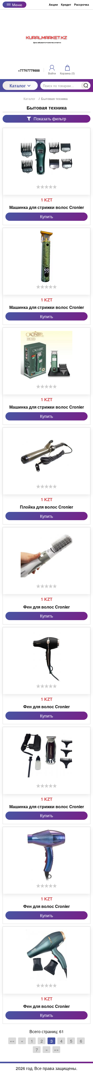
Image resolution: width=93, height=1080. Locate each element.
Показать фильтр (50, 119)
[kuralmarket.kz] (46, 38)
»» (56, 1050)
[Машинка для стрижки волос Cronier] (46, 156)
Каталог (18, 86)
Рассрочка (81, 4)
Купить (46, 217)
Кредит (66, 4)
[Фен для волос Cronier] (46, 555)
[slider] (46, 187)
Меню (17, 4)
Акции (53, 4)
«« (12, 1041)
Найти (85, 85)
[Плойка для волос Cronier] (46, 456)
